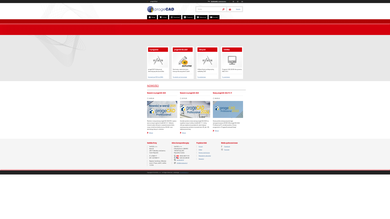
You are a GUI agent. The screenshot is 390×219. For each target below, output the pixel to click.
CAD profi (202, 49)
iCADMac (227, 49)
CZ (237, 1)
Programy (190, 17)
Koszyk (238, 9)
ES (233, 1)
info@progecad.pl (182, 163)
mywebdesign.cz (184, 172)
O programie (154, 49)
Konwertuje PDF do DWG (155, 77)
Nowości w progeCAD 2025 (156, 93)
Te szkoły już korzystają (180, 77)
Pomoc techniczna (204, 153)
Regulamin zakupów (205, 156)
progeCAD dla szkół (180, 49)
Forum (201, 146)
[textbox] (207, 9)
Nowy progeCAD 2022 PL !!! (222, 93)
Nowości (153, 85)
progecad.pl (180, 160)
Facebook (227, 146)
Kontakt (215, 17)
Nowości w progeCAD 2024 (189, 93)
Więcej (151, 133)
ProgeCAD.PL (160, 9)
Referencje (203, 17)
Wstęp (153, 17)
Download (176, 17)
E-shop (164, 17)
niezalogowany (218, 1)
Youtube (226, 150)
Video (200, 150)
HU (242, 1)
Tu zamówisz (226, 77)
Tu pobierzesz (201, 77)
